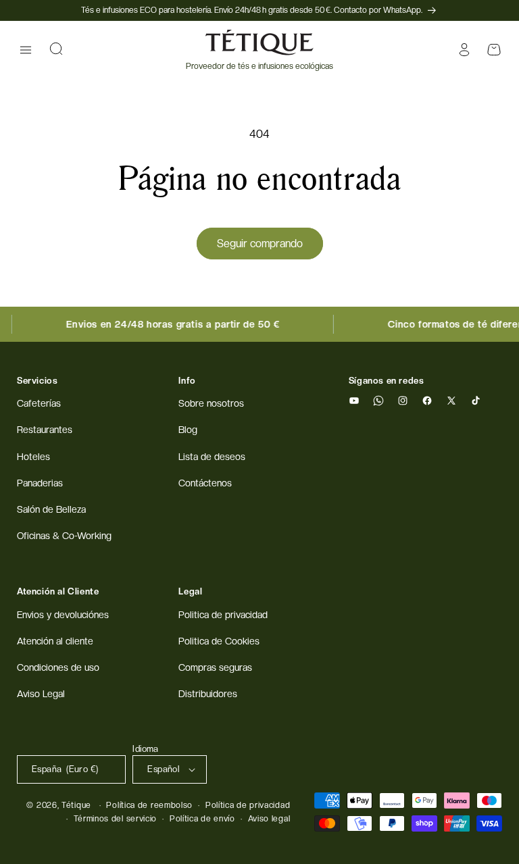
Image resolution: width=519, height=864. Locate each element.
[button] (25, 50)
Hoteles (33, 456)
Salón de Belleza (51, 509)
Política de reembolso (149, 805)
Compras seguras (215, 667)
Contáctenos (205, 483)
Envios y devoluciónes (63, 614)
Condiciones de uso (58, 667)
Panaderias (40, 483)
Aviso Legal (41, 693)
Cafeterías (39, 403)
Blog (187, 429)
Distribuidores (207, 693)
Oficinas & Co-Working (64, 535)
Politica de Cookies (219, 641)
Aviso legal (269, 818)
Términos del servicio (115, 818)
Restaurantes (44, 429)
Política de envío (202, 818)
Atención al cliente (55, 641)
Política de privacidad (247, 805)
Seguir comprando (260, 243)
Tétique (76, 805)
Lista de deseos (211, 456)
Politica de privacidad (223, 614)
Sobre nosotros (211, 403)
